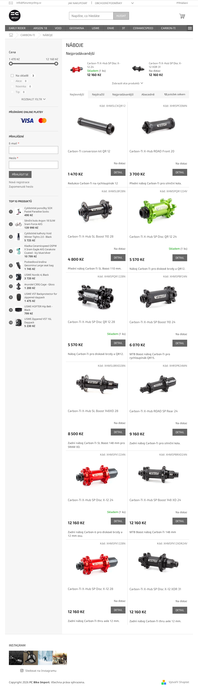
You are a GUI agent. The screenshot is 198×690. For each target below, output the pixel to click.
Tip (20, 92)
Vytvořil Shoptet (179, 682)
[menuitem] (17, 28)
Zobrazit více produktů (125, 83)
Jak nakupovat (77, 3)
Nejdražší (98, 94)
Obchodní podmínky (108, 3)
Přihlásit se (20, 174)
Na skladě (25, 75)
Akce (21, 81)
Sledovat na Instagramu (40, 670)
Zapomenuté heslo (21, 186)
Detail (118, 172)
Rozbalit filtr (31, 99)
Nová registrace (19, 182)
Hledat (121, 15)
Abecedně (148, 94)
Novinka (23, 86)
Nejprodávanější (123, 94)
